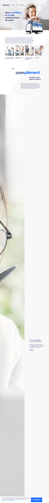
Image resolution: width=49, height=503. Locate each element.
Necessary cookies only (36, 498)
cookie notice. (12, 500)
